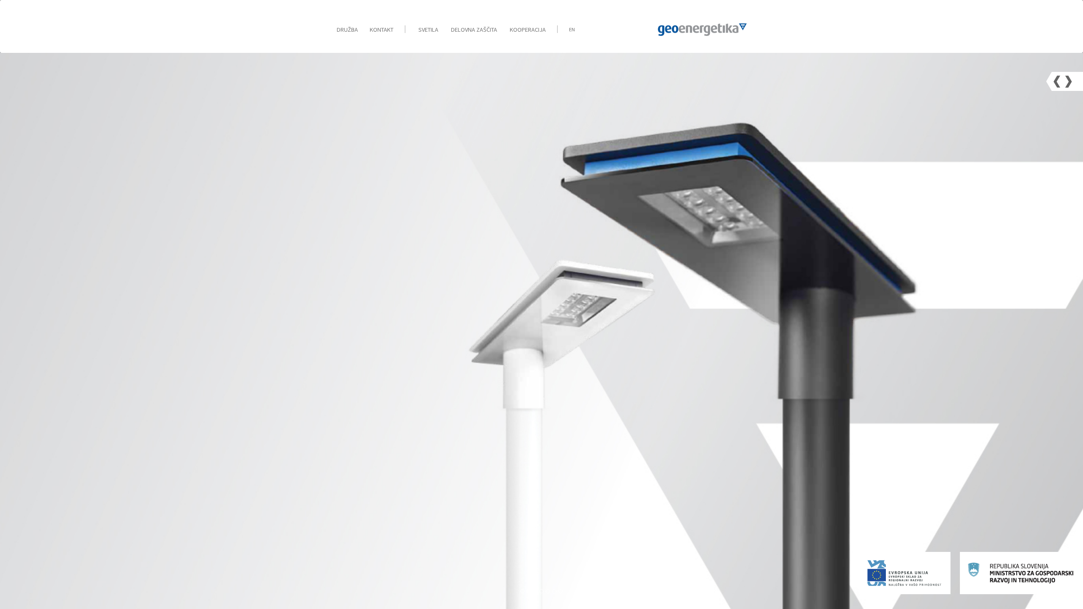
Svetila (428, 29)
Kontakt (381, 29)
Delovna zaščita (474, 29)
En (572, 29)
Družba (347, 29)
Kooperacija (528, 29)
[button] (1057, 81)
